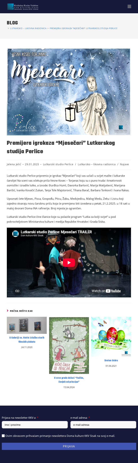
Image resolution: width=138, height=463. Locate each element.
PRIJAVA (69, 446)
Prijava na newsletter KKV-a (19, 417)
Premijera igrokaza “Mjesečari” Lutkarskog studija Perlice (83, 28)
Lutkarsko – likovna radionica (97, 164)
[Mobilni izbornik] (129, 6)
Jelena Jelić (14, 164)
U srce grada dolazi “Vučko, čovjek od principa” (69, 380)
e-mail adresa (78, 417)
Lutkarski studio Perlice (58, 164)
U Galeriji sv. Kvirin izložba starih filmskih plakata (26, 340)
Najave (124, 164)
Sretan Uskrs (111, 361)
